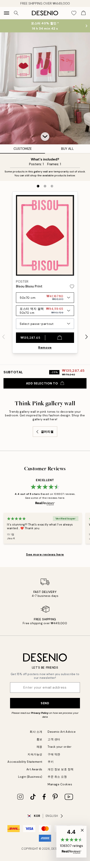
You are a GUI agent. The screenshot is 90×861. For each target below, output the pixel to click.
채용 (39, 747)
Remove (45, 347)
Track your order (59, 747)
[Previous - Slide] (3, 336)
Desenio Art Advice (62, 732)
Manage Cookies (60, 784)
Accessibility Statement (24, 762)
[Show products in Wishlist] (74, 13)
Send (45, 703)
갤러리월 (47, 432)
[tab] (38, 186)
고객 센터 (54, 739)
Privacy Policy (39, 713)
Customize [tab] (23, 149)
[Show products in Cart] (83, 13)
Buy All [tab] (67, 149)
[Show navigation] (6, 13)
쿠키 (51, 762)
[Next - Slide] (86, 336)
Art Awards (34, 769)
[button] (45, 136)
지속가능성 (35, 754)
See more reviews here (45, 554)
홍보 (39, 739)
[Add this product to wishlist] (72, 286)
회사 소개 (36, 732)
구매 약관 (54, 754)
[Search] (16, 13)
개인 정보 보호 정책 (61, 769)
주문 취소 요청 (57, 777)
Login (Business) (30, 777)
